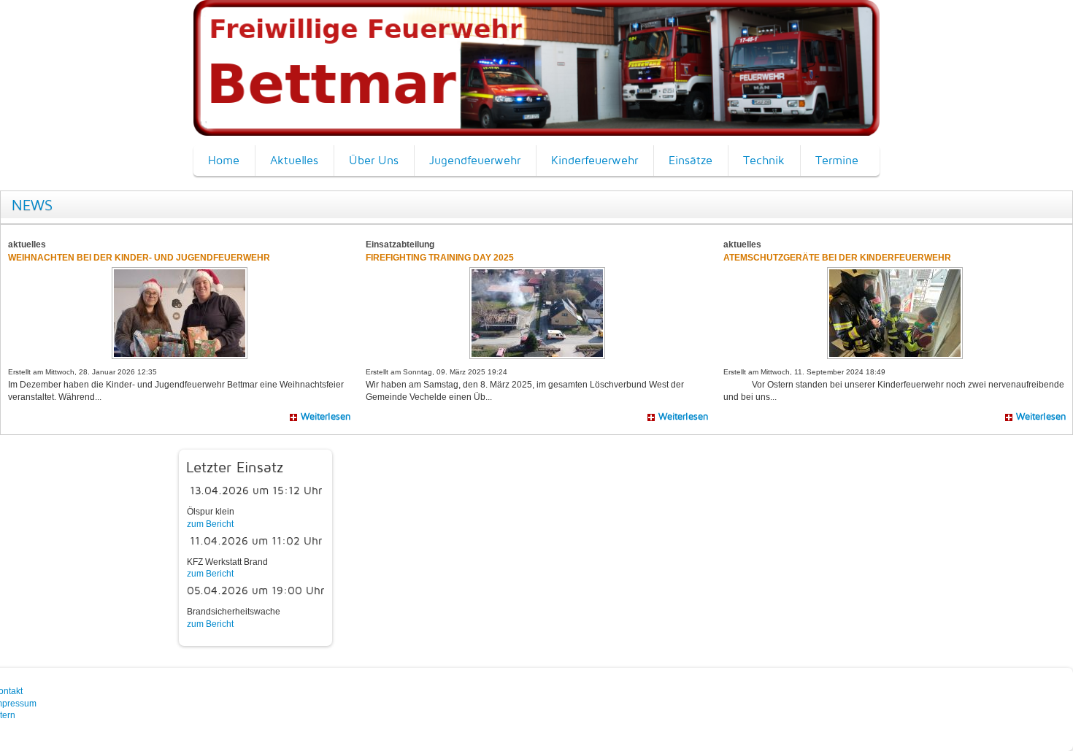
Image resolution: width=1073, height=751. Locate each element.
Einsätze (690, 160)
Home (223, 160)
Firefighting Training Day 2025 (440, 258)
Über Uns (374, 160)
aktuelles (27, 244)
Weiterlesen (326, 416)
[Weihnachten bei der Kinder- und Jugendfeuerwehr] (179, 312)
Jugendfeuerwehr (474, 160)
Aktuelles (294, 160)
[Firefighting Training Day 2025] (537, 312)
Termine (836, 160)
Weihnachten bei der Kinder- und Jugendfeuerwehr (140, 258)
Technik (764, 160)
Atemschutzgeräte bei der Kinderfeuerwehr (837, 258)
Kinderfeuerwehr (594, 160)
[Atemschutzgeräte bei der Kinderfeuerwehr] (895, 312)
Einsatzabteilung (400, 244)
